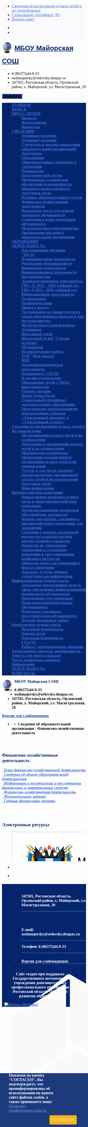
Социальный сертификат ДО (36, 15)
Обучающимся (34, 607)
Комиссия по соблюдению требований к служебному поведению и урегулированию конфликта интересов (48, 552)
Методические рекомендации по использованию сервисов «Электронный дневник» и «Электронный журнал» (50, 415)
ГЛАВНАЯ (21, 105)
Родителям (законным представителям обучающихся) (49, 613)
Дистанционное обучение (43, 250)
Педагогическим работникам (47, 603)
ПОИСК (19, 109)
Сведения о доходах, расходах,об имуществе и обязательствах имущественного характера (50, 536)
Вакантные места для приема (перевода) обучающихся (48, 213)
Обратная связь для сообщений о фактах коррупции (51, 565)
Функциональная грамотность (49, 259)
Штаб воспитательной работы (48, 325)
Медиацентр (32, 347)
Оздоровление (34, 299)
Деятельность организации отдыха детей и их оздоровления (52, 446)
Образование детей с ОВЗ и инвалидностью (45, 384)
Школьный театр (37, 334)
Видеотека (31, 127)
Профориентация (37, 303)
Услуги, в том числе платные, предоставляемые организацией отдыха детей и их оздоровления (50, 474)
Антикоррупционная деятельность (52, 281)
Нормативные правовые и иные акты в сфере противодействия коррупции (50, 501)
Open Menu (12, 96)
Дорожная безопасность (42, 638)
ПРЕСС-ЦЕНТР (26, 114)
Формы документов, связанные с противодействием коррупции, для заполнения (52, 523)
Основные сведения (39, 136)
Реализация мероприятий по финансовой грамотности (47, 265)
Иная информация (38, 488)
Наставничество (36, 277)
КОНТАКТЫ (23, 673)
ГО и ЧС (29, 642)
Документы (32, 153)
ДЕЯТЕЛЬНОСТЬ (28, 246)
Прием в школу (35, 307)
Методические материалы (45, 514)
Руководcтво (33, 171)
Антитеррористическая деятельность (42, 367)
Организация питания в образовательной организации (48, 235)
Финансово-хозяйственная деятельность (45, 204)
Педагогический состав (42, 175)
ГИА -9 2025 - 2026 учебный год (49, 290)
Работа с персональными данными (52, 647)
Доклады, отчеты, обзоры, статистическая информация (47, 574)
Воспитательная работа (42, 351)
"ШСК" (29, 255)
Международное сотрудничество (50, 228)
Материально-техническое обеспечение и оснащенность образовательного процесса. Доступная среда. (47, 186)
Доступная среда (36, 484)
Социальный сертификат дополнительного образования (48, 402)
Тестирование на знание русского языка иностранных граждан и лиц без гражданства (53, 316)
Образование (33, 158)
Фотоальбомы (34, 122)
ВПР (26, 360)
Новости (29, 118)
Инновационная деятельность (48, 294)
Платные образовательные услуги (52, 197)
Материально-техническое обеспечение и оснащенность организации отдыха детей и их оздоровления (49, 459)
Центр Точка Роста (38, 396)
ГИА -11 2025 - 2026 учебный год (50, 285)
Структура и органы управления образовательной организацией (51, 146)
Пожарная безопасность (43, 629)
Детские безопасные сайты (45, 620)
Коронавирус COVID (40, 374)
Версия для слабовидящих (25, 716)
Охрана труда (33, 633)
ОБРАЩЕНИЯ (25, 241)
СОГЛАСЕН (63, 1120)
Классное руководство (41, 378)
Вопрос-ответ (23, 19)
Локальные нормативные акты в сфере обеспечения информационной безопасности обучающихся (54, 589)
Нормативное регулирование (47, 598)
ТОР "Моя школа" (38, 356)
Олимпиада (32, 329)
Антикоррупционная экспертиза (50, 510)
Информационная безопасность (49, 272)
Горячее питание (36, 391)
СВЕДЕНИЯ (23, 131)
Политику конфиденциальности (27, 1108)
